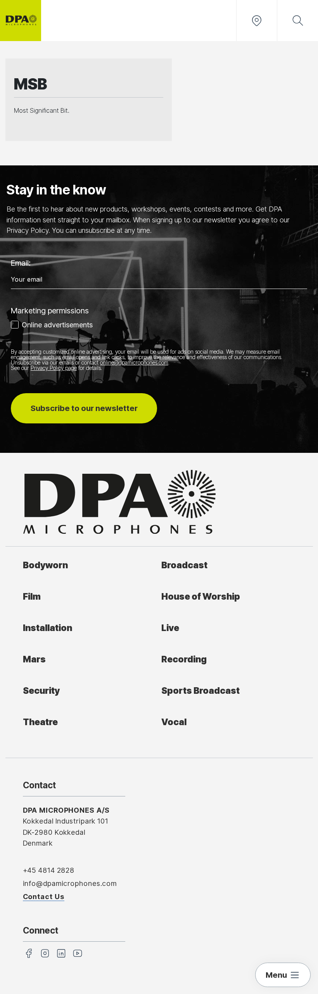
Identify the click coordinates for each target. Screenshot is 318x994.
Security (41, 690)
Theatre (40, 722)
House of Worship (200, 596)
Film (32, 596)
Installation (47, 628)
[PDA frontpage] (20, 20)
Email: (21, 263)
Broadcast (184, 565)
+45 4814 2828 (49, 870)
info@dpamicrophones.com (70, 883)
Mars (34, 659)
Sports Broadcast (200, 690)
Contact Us (43, 897)
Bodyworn (45, 565)
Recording (184, 659)
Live (170, 628)
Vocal (174, 722)
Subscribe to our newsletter (84, 408)
